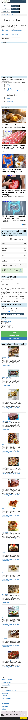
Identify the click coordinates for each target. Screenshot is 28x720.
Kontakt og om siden (7, 679)
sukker (8, 86)
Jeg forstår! (23, 718)
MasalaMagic (5, 706)
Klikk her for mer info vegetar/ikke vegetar (9, 34)
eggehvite (9, 85)
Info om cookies (6, 685)
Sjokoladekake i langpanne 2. (8, 488)
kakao (8, 98)
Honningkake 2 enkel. (6, 532)
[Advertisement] (14, 58)
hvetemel (9, 88)
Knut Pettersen (8, 319)
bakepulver (9, 89)
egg (8, 84)
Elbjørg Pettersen (7, 321)
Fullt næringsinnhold (14, 335)
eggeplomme (10, 101)
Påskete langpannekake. (7, 617)
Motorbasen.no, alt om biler (9, 690)
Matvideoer (4, 695)
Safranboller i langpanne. (7, 444)
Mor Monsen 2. (5, 572)
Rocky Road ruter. (6, 357)
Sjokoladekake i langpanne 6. (8, 660)
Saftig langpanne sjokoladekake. (9, 508)
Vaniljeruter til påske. (6, 401)
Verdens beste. (5, 594)
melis (8, 97)
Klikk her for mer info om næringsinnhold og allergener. (12, 30)
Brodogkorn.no (5, 703)
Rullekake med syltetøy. (7, 552)
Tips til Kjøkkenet (6, 698)
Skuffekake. (4, 638)
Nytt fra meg (5, 693)
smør (8, 100)
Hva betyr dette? (20, 270)
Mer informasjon (11, 718)
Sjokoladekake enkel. (6, 377)
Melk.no (4, 709)
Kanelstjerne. (5, 467)
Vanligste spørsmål (6, 682)
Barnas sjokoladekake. (7, 421)
